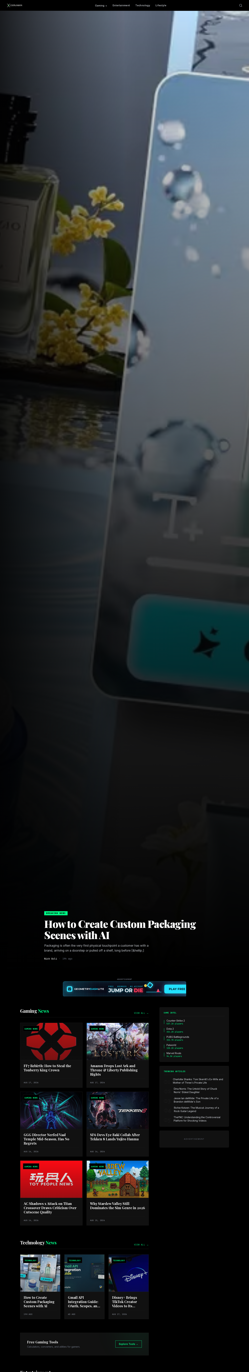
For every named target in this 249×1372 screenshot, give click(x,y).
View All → (141, 1013)
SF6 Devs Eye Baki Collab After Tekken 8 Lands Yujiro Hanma (115, 1136)
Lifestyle (160, 5)
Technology (142, 5)
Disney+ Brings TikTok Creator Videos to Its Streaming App (124, 1303)
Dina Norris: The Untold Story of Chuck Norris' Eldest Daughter (195, 1090)
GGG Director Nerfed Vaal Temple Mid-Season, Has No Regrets (46, 1138)
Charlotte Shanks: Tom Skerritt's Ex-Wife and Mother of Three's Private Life (198, 1081)
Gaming (100, 5)
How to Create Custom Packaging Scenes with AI (120, 929)
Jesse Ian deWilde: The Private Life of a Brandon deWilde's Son (196, 1100)
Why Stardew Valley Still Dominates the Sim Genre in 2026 (117, 1205)
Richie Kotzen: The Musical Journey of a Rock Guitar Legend (196, 1109)
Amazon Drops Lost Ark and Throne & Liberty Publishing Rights (114, 1069)
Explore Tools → (128, 1344)
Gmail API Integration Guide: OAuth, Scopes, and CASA (83, 1303)
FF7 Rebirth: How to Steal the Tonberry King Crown (47, 1067)
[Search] (240, 5)
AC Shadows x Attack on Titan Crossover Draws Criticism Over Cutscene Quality (50, 1207)
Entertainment (121, 5)
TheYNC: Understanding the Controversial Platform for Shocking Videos (197, 1119)
